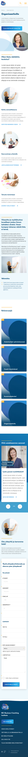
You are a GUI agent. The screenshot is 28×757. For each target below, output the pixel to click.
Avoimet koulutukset (8, 205)
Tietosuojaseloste (15, 750)
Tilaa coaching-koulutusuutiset (12, 743)
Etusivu (3, 10)
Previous (8, 506)
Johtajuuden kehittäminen (10, 165)
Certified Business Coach (9, 124)
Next (20, 506)
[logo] (3, 3)
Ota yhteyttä (7, 721)
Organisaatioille (10, 10)
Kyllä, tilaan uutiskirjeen (12, 678)
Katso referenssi (8, 497)
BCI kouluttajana (7, 736)
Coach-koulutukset (7, 729)
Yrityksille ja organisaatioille (12, 732)
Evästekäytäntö (14, 752)
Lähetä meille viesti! (11, 684)
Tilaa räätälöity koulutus (11, 28)
